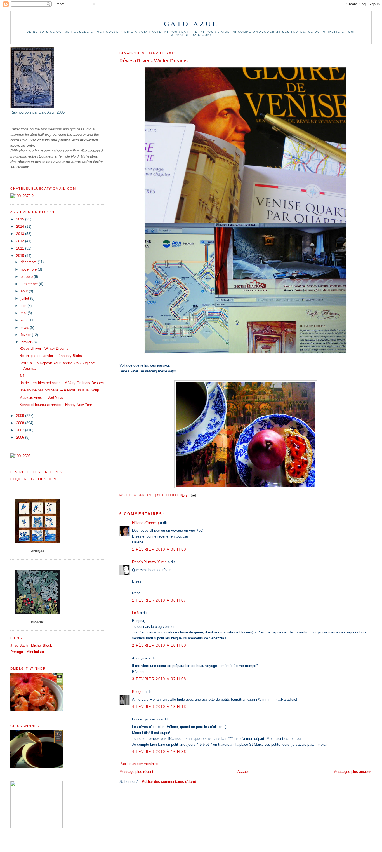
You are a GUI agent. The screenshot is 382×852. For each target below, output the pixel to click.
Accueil (243, 771)
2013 (20, 234)
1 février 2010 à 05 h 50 (159, 549)
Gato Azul (191, 23)
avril (25, 320)
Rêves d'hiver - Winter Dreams (44, 348)
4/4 (21, 376)
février (26, 335)
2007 (20, 430)
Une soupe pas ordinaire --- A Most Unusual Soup (59, 390)
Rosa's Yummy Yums (149, 562)
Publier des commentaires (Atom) (169, 782)
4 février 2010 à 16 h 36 (159, 752)
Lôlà (135, 613)
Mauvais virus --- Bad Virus (41, 397)
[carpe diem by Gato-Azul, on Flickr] (245, 354)
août (25, 291)
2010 (20, 256)
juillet (25, 298)
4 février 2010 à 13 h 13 (159, 707)
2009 (20, 416)
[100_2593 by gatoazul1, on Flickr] (20, 456)
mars (25, 327)
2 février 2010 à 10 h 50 (159, 645)
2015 (20, 219)
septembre (30, 284)
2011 (20, 248)
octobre (27, 276)
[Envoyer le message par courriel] (193, 495)
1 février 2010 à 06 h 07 (159, 600)
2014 (20, 226)
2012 (20, 241)
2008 (20, 423)
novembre (29, 269)
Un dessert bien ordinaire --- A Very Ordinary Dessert (61, 383)
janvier (26, 342)
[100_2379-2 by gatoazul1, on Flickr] (22, 196)
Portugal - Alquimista (27, 652)
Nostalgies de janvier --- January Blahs (50, 356)
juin (24, 306)
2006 (20, 437)
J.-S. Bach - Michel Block (31, 645)
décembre (29, 262)
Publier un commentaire (138, 764)
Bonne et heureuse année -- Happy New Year (55, 405)
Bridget (137, 691)
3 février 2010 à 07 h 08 (159, 679)
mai (24, 313)
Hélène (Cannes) (145, 523)
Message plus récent (136, 771)
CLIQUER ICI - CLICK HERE (33, 479)
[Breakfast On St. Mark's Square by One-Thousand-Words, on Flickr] (245, 487)
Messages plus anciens (352, 771)
